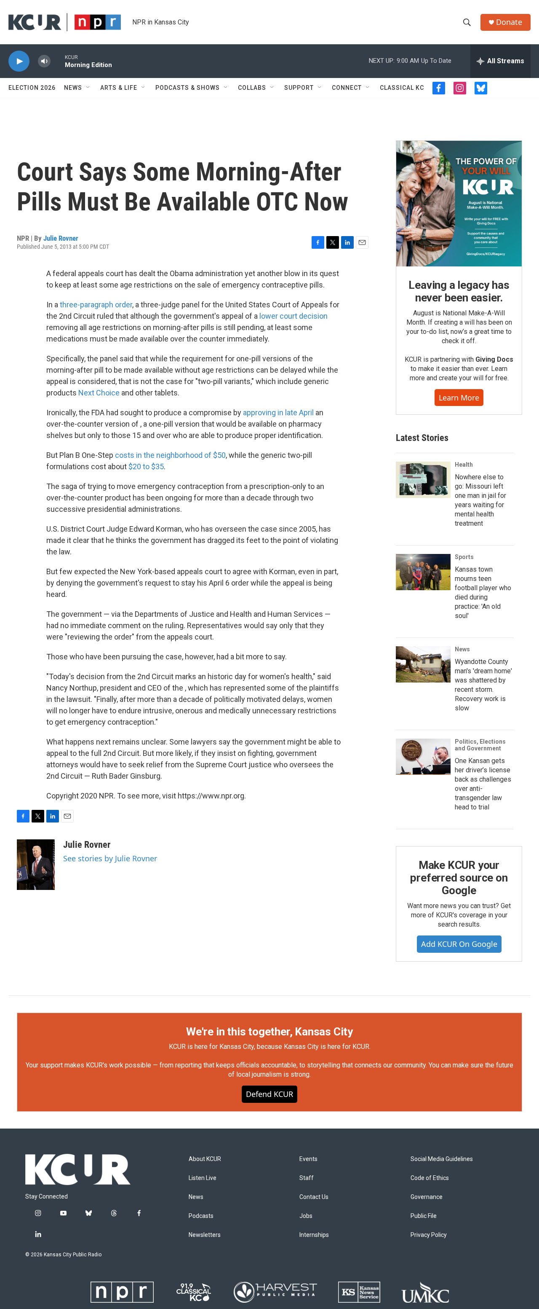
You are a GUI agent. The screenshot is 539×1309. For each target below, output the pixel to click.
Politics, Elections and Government (480, 745)
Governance (427, 1197)
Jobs (305, 1216)
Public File (424, 1216)
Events (308, 1159)
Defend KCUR (269, 1094)
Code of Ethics (430, 1178)
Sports (464, 557)
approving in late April (278, 412)
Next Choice (99, 392)
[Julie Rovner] (36, 864)
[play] (19, 61)
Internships (314, 1235)
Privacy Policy (429, 1235)
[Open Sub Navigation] (88, 87)
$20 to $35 (146, 466)
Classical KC (402, 87)
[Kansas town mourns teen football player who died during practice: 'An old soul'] (423, 572)
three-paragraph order (96, 304)
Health (464, 464)
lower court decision (293, 316)
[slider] (57, 60)
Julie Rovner (60, 238)
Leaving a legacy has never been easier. (458, 291)
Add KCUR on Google (459, 944)
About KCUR (205, 1159)
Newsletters (205, 1235)
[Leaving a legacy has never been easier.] (459, 203)
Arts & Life (118, 87)
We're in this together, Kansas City (269, 1031)
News (73, 87)
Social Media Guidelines (442, 1159)
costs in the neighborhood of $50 (170, 455)
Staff (306, 1178)
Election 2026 (32, 87)
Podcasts (201, 1216)
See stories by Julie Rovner (110, 858)
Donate (509, 22)
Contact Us (313, 1197)
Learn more (459, 397)
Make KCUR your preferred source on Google (458, 878)
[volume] (44, 61)
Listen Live (202, 1178)
